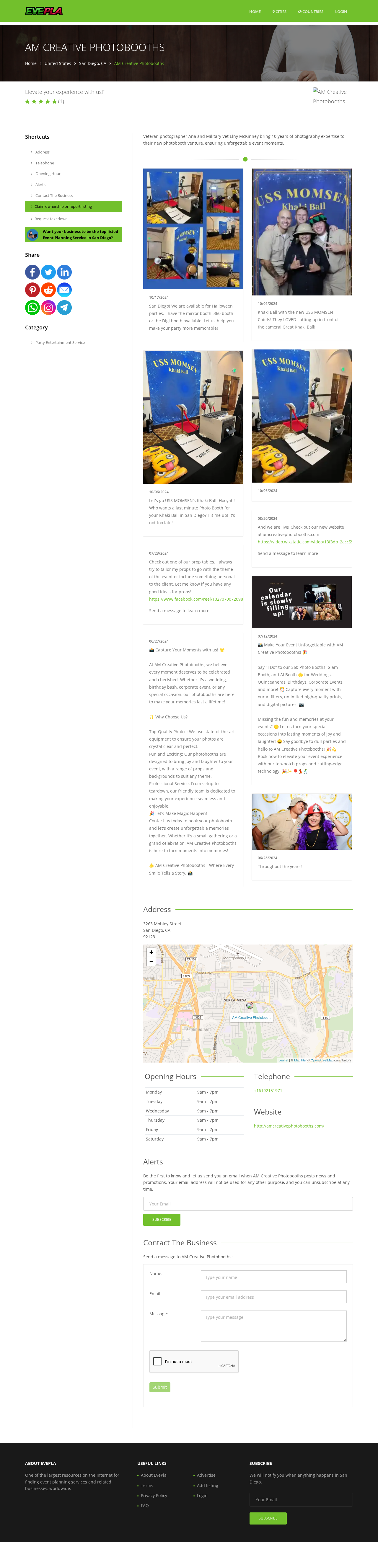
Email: (155, 1293)
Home (255, 11)
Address (42, 152)
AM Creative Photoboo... (251, 1017)
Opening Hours (48, 173)
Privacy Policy (154, 1495)
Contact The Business (54, 195)
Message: (158, 1313)
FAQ (145, 1505)
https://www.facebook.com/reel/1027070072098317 (199, 599)
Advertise (206, 1475)
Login (341, 11)
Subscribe (161, 1219)
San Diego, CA (92, 63)
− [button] (151, 961)
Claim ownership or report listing (63, 206)
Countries (312, 11)
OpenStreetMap (322, 1060)
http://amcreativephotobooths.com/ (289, 1126)
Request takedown (51, 218)
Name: (155, 1273)
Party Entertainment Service (60, 342)
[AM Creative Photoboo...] (249, 1005)
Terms (147, 1485)
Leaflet (283, 1060)
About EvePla (154, 1475)
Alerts (40, 184)
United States (58, 63)
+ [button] (151, 952)
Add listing (207, 1485)
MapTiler (300, 1060)
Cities (280, 11)
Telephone (44, 163)
